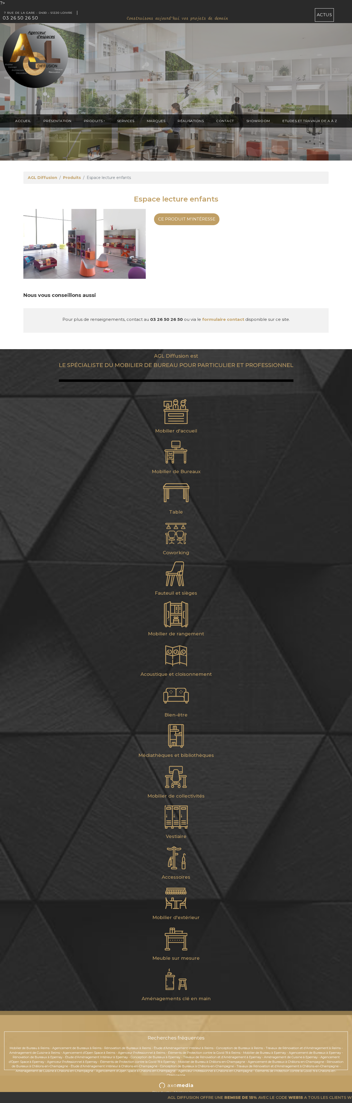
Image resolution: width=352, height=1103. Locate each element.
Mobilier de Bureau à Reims (30, 1048)
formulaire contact (223, 319)
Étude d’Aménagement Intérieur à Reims (183, 1048)
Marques (156, 121)
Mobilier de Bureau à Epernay (264, 1053)
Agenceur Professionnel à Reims (141, 1053)
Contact (225, 121)
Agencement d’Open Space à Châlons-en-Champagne (135, 1071)
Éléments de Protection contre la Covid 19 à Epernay (137, 1062)
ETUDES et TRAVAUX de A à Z (309, 121)
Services (125, 121)
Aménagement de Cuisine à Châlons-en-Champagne (54, 1071)
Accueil (23, 121)
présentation (57, 121)
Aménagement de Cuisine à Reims (34, 1053)
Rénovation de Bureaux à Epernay (37, 1057)
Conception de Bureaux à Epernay (155, 1057)
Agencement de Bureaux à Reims (76, 1048)
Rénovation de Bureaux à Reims (127, 1048)
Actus (324, 14)
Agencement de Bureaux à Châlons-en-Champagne (286, 1062)
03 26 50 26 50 (20, 18)
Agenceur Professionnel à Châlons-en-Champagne (215, 1071)
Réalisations (191, 121)
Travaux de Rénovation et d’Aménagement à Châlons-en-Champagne (288, 1066)
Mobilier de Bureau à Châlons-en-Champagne (211, 1062)
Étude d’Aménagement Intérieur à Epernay (96, 1057)
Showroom (258, 121)
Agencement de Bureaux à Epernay (315, 1053)
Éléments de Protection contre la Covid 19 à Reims (204, 1053)
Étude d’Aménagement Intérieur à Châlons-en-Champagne (114, 1066)
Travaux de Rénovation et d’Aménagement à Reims (303, 1048)
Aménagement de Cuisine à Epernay (291, 1057)
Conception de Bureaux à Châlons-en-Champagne (197, 1066)
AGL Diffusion (42, 177)
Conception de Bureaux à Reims (239, 1048)
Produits (93, 121)
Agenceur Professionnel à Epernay (72, 1062)
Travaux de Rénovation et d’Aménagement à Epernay (222, 1057)
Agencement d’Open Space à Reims (89, 1053)
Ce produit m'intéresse (186, 219)
